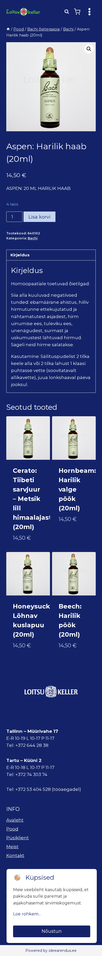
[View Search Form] (66, 11)
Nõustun (52, 931)
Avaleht (15, 820)
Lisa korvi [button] (70, 536)
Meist (12, 846)
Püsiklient (17, 837)
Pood (12, 828)
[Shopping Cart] (77, 12)
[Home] (8, 29)
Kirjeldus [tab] (20, 254)
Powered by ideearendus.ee (51, 950)
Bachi (33, 238)
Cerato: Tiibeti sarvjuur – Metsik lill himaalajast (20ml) (32, 499)
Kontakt (15, 855)
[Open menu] (89, 11)
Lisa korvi (39, 217)
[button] (89, 49)
